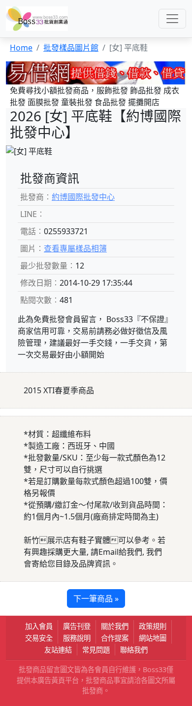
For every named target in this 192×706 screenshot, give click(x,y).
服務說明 (77, 638)
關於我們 (114, 626)
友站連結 (58, 649)
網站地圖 (152, 638)
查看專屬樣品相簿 (75, 248)
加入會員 (39, 626)
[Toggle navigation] (172, 18)
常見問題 (96, 649)
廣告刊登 (77, 626)
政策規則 (152, 626)
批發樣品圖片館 (70, 47)
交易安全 (39, 638)
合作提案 (114, 638)
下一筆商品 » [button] (96, 598)
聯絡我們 (134, 649)
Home (21, 47)
